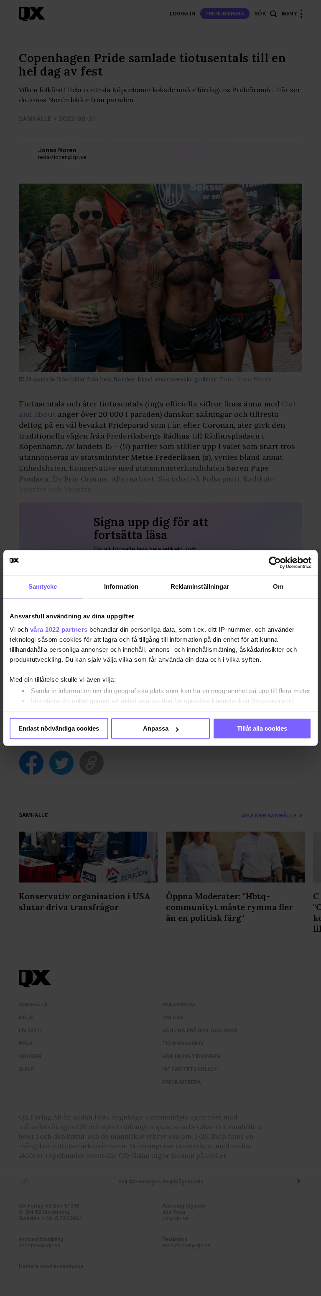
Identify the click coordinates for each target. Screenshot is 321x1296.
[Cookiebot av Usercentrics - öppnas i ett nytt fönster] (274, 562)
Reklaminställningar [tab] (200, 586)
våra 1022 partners (59, 629)
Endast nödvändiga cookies (58, 728)
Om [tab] (278, 586)
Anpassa (155, 728)
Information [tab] (121, 586)
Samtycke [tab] (42, 586)
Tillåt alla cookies (262, 728)
